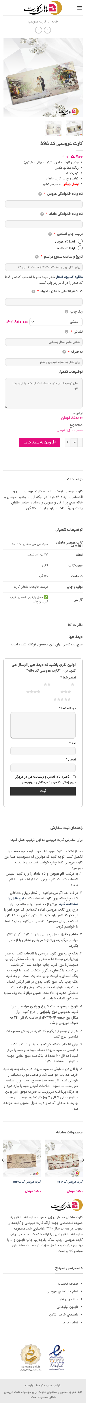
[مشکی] (56, 322)
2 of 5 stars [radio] (41, 684)
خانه (55, 21)
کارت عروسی (37, 21)
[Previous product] (38, 30)
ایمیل (71, 759)
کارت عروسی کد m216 (69, 1182)
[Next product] (47, 30)
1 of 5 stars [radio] (67, 684)
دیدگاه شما (67, 708)
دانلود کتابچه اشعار (69, 277)
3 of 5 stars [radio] (60, 691)
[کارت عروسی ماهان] (43, 7)
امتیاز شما (68, 677)
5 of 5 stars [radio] (57, 699)
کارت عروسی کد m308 (27, 1182)
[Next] (7, 78)
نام (72, 742)
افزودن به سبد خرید (39, 442)
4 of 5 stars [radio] (28, 691)
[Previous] (76, 78)
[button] (80, 8)
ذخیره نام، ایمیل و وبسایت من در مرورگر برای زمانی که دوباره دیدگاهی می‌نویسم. (45, 779)
